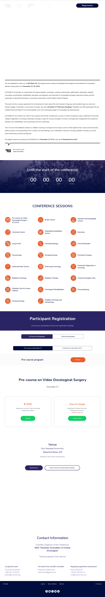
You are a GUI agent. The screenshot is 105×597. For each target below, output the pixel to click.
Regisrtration (87, 5)
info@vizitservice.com (79, 575)
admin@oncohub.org (12, 575)
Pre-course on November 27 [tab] (33, 348)
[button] (78, 359)
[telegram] (46, 591)
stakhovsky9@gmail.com (47, 572)
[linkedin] (58, 591)
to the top (98, 584)
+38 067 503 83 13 (78, 572)
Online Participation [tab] (68, 336)
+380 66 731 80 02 (12, 572)
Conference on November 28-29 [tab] (72, 348)
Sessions (61, 584)
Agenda (43, 584)
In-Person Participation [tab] (37, 336)
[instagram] (49, 591)
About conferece (52, 584)
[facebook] (52, 591)
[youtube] (55, 591)
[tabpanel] (52, 348)
